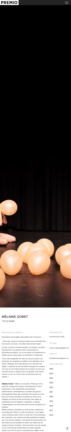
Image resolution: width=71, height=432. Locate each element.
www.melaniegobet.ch (59, 348)
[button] (66, 2)
